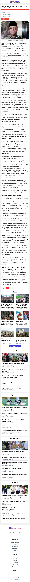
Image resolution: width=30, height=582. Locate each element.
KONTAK (15, 550)
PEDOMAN (15, 546)
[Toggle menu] (2, 1)
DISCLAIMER (15, 548)
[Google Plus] (20, 532)
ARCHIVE (14, 566)
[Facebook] (16, 532)
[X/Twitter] (13, 532)
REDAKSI (15, 544)
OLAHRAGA (15, 562)
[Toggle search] (27, 1)
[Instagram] (10, 532)
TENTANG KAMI (15, 542)
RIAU (15, 556)
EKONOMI (15, 560)
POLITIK (15, 558)
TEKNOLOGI (15, 564)
